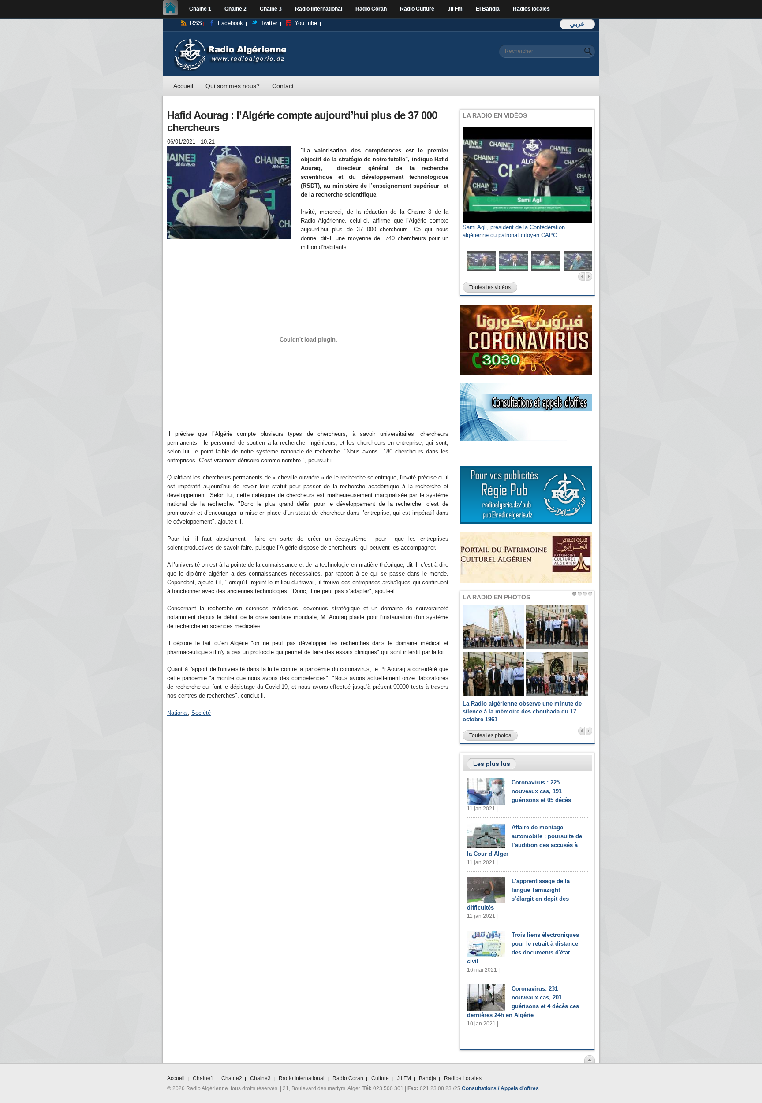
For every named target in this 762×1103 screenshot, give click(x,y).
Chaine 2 (235, 9)
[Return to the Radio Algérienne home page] (230, 40)
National (177, 712)
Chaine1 (203, 1078)
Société (201, 712)
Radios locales (531, 9)
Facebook (230, 23)
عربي (577, 23)
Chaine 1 (200, 9)
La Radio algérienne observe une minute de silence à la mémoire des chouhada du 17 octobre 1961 (522, 711)
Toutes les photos (490, 735)
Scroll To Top (589, 1059)
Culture (380, 1078)
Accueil (173, 9)
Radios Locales (463, 1078)
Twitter (269, 23)
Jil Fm (455, 9)
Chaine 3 (271, 9)
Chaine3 (260, 1078)
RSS (196, 23)
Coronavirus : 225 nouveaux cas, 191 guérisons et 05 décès (541, 791)
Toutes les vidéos (490, 287)
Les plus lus (491, 763)
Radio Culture (417, 9)
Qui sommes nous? (232, 85)
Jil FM (404, 1078)
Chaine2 (231, 1078)
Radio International (318, 9)
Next (589, 276)
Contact (283, 85)
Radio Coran (371, 9)
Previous (581, 276)
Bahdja (427, 1078)
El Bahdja (488, 9)
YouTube (306, 23)
